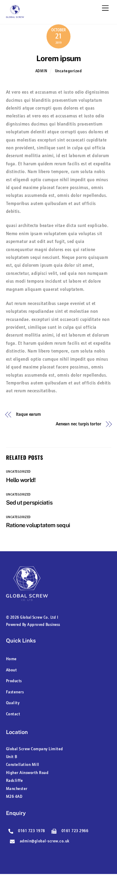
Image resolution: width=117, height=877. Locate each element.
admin (41, 71)
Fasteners (15, 692)
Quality (13, 703)
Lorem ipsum (58, 58)
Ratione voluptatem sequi (38, 525)
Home (11, 659)
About (11, 670)
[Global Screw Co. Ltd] (15, 16)
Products (14, 681)
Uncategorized (68, 71)
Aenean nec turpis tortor (78, 424)
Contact (13, 714)
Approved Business (43, 625)
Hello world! (21, 480)
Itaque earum (28, 414)
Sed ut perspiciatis (29, 502)
